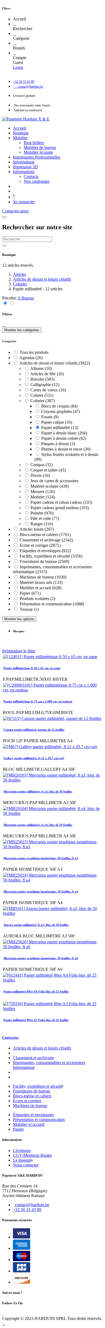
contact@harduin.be (32, 1204)
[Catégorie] (14, 33)
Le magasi (21, 1160)
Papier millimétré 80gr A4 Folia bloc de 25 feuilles (36, 991)
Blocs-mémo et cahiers (32, 1096)
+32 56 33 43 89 (27, 1209)
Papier (18, 1129)
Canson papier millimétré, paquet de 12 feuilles (34, 729)
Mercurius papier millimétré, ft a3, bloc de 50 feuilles (38, 791)
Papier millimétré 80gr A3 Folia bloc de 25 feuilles (36, 1020)
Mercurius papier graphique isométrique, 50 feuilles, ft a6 (41, 958)
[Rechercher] (14, 24)
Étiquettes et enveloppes (33, 1114)
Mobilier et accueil (28, 1124)
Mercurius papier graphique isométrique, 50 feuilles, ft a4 (41, 891)
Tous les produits (34, 352)
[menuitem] (19, 128)
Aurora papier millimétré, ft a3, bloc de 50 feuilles (36, 924)
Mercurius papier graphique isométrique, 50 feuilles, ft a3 (41, 858)
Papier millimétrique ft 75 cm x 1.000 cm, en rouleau (38, 701)
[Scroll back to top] (3, 1323)
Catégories (10, 1038)
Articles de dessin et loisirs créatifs (42, 279)
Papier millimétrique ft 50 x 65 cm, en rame (32, 668)
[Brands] (14, 43)
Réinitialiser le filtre (18, 651)
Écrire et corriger (27, 1100)
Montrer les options (19, 619)
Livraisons (22, 1150)
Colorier (20, 284)
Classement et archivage (33, 1057)
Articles (19, 274)
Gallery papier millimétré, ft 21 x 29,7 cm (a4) (34, 758)
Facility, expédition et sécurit (37, 1086)
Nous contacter (25, 1165)
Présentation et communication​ (39, 1119)
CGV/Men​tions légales (32, 1155)
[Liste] (12, 303)
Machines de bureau (30, 1105)
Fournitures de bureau (31, 1091)
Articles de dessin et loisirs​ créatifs (42, 1048)
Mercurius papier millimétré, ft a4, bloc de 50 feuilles (38, 824)
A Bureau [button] (26, 298)
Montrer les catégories (21, 330)
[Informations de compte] (14, 53)
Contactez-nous (15, 211)
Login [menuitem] (18, 67)
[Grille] (5, 303)
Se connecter (24, 201)
